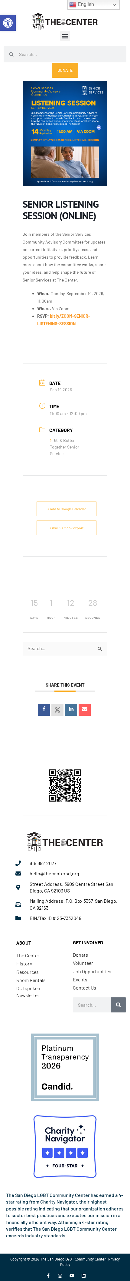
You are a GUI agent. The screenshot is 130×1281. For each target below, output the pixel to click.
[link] (8, 23)
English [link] (85, 4)
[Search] (118, 1004)
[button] (65, 36)
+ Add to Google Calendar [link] (66, 509)
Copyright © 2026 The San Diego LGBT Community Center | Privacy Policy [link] (65, 1262)
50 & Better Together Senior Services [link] (64, 447)
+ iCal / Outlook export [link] (66, 528)
